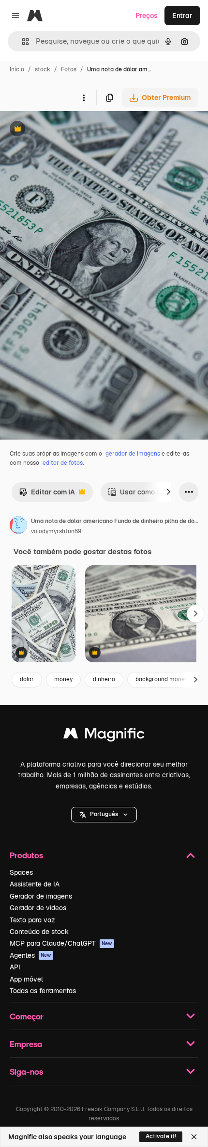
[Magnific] (104, 735)
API (15, 967)
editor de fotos (63, 463)
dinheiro (104, 679)
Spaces (21, 872)
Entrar (182, 15)
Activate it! (161, 1136)
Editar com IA (47, 495)
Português (104, 814)
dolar (27, 679)
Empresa (26, 1044)
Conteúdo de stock (39, 931)
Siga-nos (26, 1071)
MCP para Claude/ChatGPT (61, 943)
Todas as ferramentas (43, 990)
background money (161, 679)
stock (42, 69)
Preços (146, 15)
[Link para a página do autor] (18, 526)
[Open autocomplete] (21, 41)
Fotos (68, 69)
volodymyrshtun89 (56, 531)
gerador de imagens (132, 454)
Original (61, 129)
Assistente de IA (34, 884)
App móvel (26, 979)
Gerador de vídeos (38, 907)
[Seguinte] (168, 492)
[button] (104, 814)
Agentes (30, 955)
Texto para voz (32, 920)
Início (17, 69)
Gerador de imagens (41, 896)
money (63, 679)
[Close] (194, 1137)
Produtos (26, 855)
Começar (27, 1016)
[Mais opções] (83, 97)
